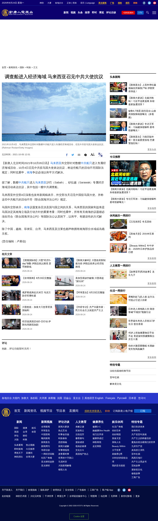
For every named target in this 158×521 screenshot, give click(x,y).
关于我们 (20, 490)
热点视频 (30, 445)
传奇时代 (135, 430)
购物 (135, 3)
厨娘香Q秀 (117, 454)
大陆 (16, 439)
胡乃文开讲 (98, 434)
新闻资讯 (13, 67)
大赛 (49, 3)
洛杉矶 (34, 398)
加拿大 (25, 398)
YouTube (154, 2)
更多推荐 (152, 208)
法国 (59, 398)
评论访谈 (111, 12)
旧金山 (67, 398)
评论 (16, 435)
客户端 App (107, 490)
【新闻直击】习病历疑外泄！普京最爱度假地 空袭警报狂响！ (141, 140)
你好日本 (116, 430)
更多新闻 (152, 258)
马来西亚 (55, 163)
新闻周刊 (45, 446)
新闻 (66, 12)
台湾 (25, 432)
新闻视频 (46, 421)
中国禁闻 (45, 434)
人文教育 (81, 421)
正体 (69, 3)
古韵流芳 (79, 434)
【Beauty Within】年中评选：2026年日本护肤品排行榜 (141, 248)
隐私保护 (44, 490)
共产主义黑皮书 (139, 461)
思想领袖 (62, 442)
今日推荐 (115, 156)
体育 (34, 432)
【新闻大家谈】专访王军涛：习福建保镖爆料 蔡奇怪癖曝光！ (141, 127)
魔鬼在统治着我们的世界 (143, 442)
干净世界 (49, 496)
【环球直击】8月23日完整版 (90, 292)
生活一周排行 (117, 290)
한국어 (142, 398)
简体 (75, 3)
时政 (29, 67)
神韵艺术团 (21, 496)
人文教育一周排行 (120, 265)
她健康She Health (101, 430)
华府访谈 (45, 450)
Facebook (144, 2)
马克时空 (62, 461)
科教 (25, 439)
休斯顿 (52, 398)
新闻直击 (45, 442)
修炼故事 (135, 473)
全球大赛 (30, 456)
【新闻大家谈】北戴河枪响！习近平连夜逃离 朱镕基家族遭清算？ (141, 101)
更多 (137, 496)
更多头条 (152, 149)
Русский (122, 398)
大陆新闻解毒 (64, 465)
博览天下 (18, 453)
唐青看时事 (63, 454)
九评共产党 (136, 446)
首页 (4, 67)
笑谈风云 (79, 430)
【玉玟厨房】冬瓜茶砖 (140, 221)
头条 (80, 12)
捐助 (120, 3)
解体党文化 (115, 384)
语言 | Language (87, 3)
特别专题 (115, 364)
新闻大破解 (63, 446)
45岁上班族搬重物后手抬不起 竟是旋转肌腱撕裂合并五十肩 (141, 336)
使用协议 (57, 490)
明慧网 (93, 496)
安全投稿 (69, 490)
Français (110, 398)
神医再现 (97, 442)
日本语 (132, 398)
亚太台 (77, 398)
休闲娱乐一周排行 (120, 215)
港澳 (25, 428)
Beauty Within (118, 446)
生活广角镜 (117, 426)
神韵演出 (18, 456)
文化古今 (79, 450)
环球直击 (45, 430)
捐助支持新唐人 (93, 411)
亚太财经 (45, 465)
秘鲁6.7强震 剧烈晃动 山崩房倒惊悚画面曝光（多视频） (142, 114)
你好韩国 (116, 434)
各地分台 (59, 3)
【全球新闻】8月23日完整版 (36, 278)
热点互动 (62, 430)
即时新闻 (18, 449)
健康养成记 (98, 438)
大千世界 (116, 450)
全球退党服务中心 (78, 496)
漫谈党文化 (136, 469)
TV (141, 13)
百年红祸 (114, 377)
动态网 (104, 496)
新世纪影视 (126, 496)
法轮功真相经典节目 (120, 370)
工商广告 (135, 477)
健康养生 (98, 421)
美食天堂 (116, 438)
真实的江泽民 (137, 450)
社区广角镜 (46, 458)
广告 (112, 3)
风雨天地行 (136, 458)
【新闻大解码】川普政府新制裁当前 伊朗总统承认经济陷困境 (90, 263)
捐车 (128, 3)
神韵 (42, 3)
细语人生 (62, 469)
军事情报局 (63, 450)
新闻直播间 (128, 13)
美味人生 (116, 442)
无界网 (114, 496)
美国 (16, 432)
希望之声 (61, 496)
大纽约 (16, 398)
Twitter (149, 2)
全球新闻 (45, 426)
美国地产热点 (81, 454)
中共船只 (86, 163)
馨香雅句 (79, 438)
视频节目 (46, 410)
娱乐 (34, 428)
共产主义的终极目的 (141, 438)
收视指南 (32, 490)
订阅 (142, 411)
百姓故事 (135, 465)
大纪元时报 (35, 496)
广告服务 (81, 490)
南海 (29, 172)
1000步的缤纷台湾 (120, 460)
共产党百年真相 (139, 434)
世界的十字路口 (65, 458)
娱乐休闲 (117, 421)
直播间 (73, 410)
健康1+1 (97, 426)
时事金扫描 (63, 434)
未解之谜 (79, 426)
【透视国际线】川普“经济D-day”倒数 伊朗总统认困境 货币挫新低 (36, 263)
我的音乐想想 (118, 465)
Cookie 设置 (79, 516)
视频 (73, 12)
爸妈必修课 (80, 446)
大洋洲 (43, 398)
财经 (25, 435)
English (99, 398)
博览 (101, 12)
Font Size (92, 154)
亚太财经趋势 (47, 461)
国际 (22, 67)
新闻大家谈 (63, 426)
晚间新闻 (45, 438)
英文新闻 (102, 3)
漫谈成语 (79, 442)
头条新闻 (115, 76)
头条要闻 (18, 445)
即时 (94, 12)
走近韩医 (97, 446)
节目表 (60, 410)
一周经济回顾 (47, 454)
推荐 (87, 12)
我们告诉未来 (137, 426)
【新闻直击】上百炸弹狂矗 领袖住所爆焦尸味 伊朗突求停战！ (142, 88)
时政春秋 (62, 438)
